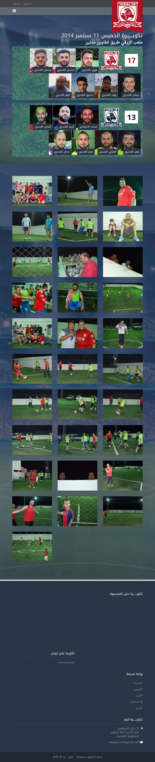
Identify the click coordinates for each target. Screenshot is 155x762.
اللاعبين (138, 689)
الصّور (139, 695)
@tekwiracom (67, 662)
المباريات (138, 683)
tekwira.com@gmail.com (124, 742)
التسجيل (27, 4)
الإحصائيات (136, 701)
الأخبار (139, 708)
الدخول (16, 4)
